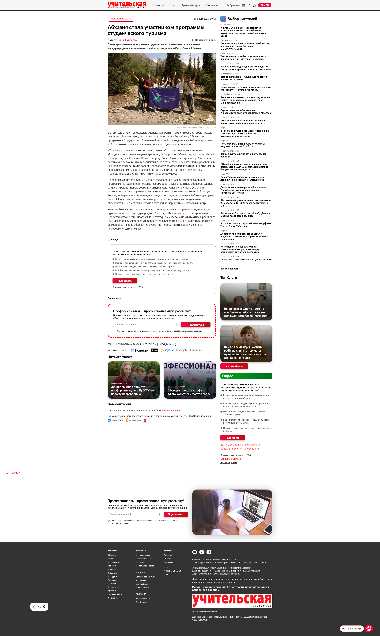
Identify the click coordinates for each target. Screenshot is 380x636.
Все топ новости (229, 268)
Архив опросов (228, 462)
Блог (173, 5)
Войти (265, 5)
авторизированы (171, 410)
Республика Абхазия (128, 344)
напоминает (181, 213)
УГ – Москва (141, 580)
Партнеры (168, 562)
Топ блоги (228, 277)
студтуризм (167, 344)
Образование (113, 555)
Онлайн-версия (142, 602)
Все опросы (114, 298)
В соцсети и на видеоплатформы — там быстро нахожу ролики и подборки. (152, 259)
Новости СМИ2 (11, 473)
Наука (110, 559)
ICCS (166, 567)
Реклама (167, 559)
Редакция (168, 555)
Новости (158, 5)
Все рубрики (113, 598)
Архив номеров (191, 5)
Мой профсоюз (142, 584)
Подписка (212, 5)
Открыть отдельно (230, 458)
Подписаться (196, 324)
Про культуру (113, 562)
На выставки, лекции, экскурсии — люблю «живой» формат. (145, 266)
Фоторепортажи (172, 571)
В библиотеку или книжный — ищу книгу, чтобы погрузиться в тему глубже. (152, 270)
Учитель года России (145, 566)
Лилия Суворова (127, 39)
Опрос (227, 376)
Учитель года (113, 580)
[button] (116, 420)
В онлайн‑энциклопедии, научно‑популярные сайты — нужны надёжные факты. (154, 263)
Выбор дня (112, 573)
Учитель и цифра (115, 594)
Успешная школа (143, 555)
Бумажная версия (143, 599)
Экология (112, 569)
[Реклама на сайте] (369, 628)
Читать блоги (234, 366)
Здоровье (112, 591)
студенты (150, 344)
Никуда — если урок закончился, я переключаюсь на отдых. (144, 274)
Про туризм (113, 577)
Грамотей (112, 584)
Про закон (112, 566)
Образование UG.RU (121, 18)
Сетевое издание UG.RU (146, 577)
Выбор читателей (242, 18)
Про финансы (113, 587)
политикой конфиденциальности (143, 331)
